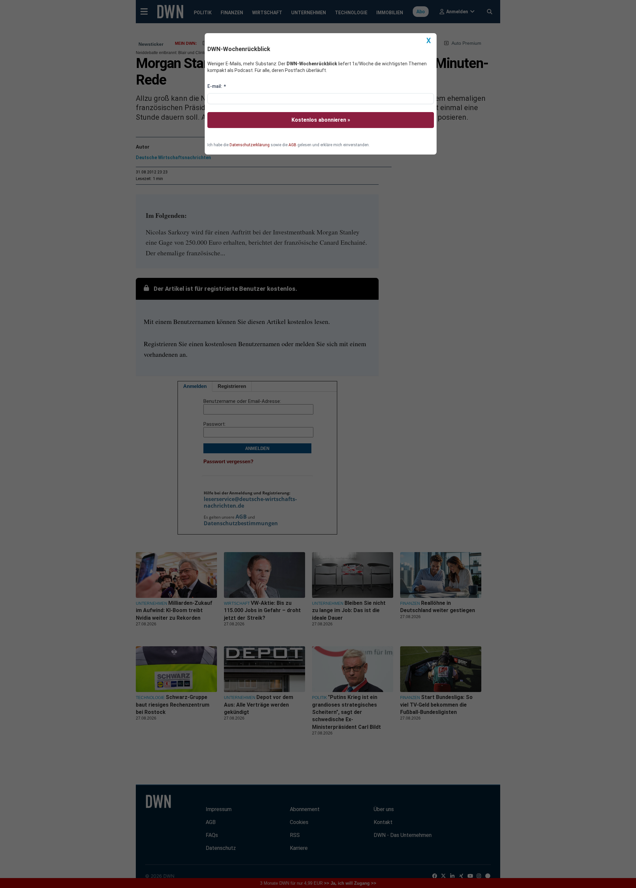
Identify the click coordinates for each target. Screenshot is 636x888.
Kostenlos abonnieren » (321, 120)
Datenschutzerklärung (250, 145)
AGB (292, 145)
